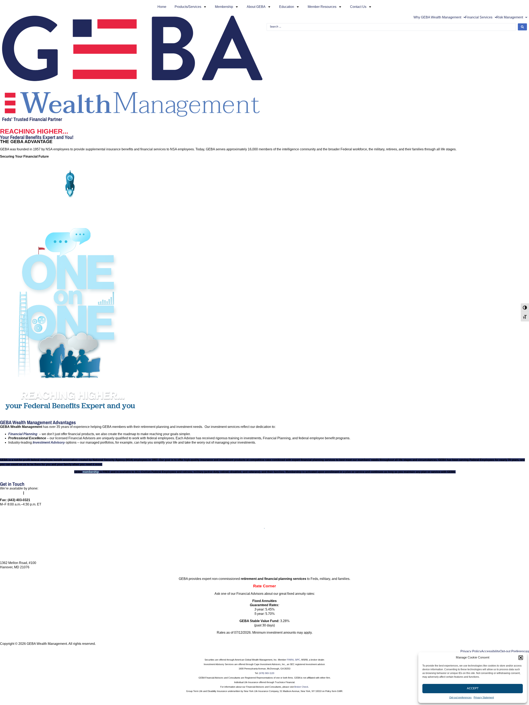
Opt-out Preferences (514, 651)
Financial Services (478, 17)
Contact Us (358, 6)
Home (161, 6)
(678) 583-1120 (266, 673)
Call (265, 532)
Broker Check (301, 687)
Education (286, 6)
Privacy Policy (470, 651)
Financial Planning (22, 434)
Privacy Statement (484, 697)
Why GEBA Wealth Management (437, 17)
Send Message (265, 551)
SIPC (297, 659)
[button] (521, 658)
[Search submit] (522, 26)
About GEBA (256, 6)
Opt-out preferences (460, 697)
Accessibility (490, 651)
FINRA (290, 659)
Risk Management (509, 17)
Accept (473, 688)
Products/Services (188, 6)
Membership (224, 6)
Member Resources (322, 6)
